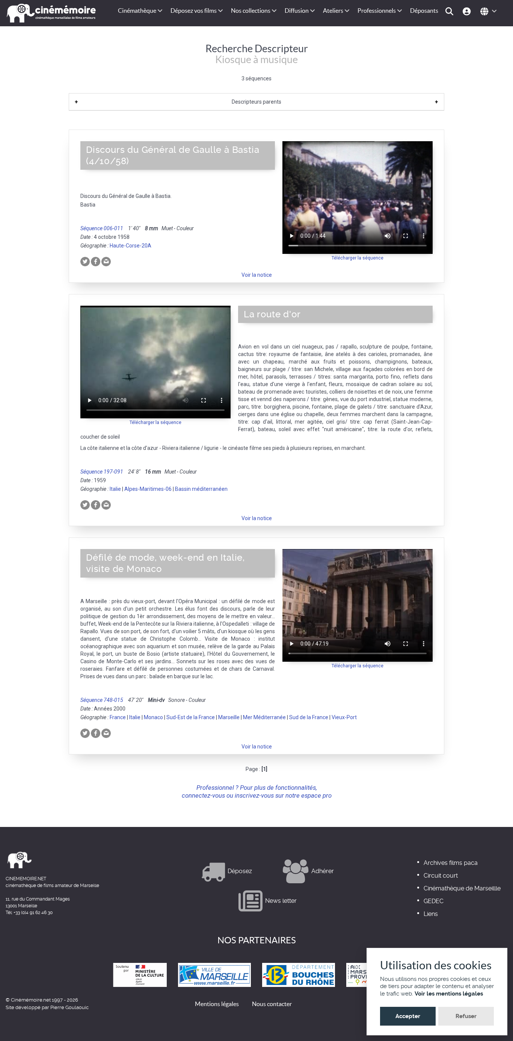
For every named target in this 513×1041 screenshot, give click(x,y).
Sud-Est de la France (190, 717)
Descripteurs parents (256, 102)
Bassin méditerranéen (201, 489)
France (118, 717)
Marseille (229, 717)
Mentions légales (217, 1003)
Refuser (466, 1016)
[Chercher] (450, 10)
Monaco (153, 717)
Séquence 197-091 (101, 472)
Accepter (407, 1016)
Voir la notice (256, 275)
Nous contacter (272, 1003)
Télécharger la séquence (357, 258)
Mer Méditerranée (264, 717)
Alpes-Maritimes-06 (148, 489)
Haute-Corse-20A (130, 246)
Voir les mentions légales (449, 993)
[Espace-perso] (468, 10)
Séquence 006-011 (101, 228)
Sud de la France (308, 717)
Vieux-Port (344, 717)
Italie (115, 489)
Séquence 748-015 (101, 700)
